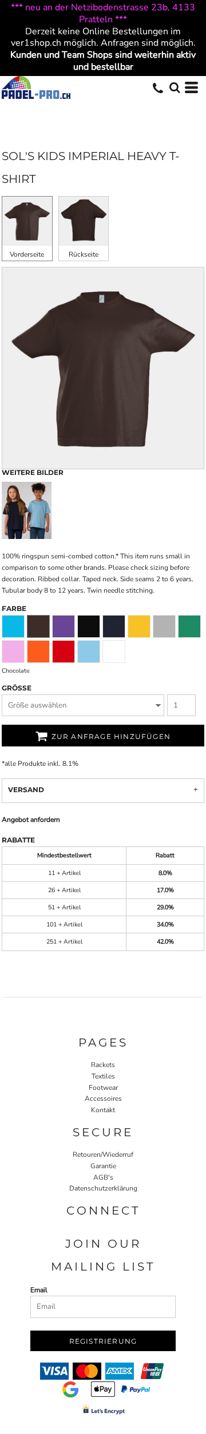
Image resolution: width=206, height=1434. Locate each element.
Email (38, 1290)
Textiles (103, 1076)
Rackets (103, 1064)
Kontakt (103, 1110)
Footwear (103, 1087)
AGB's (103, 1177)
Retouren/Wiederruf (103, 1154)
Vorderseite (27, 254)
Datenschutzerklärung (103, 1188)
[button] (174, 87)
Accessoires (103, 1098)
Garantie (103, 1166)
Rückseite (83, 254)
